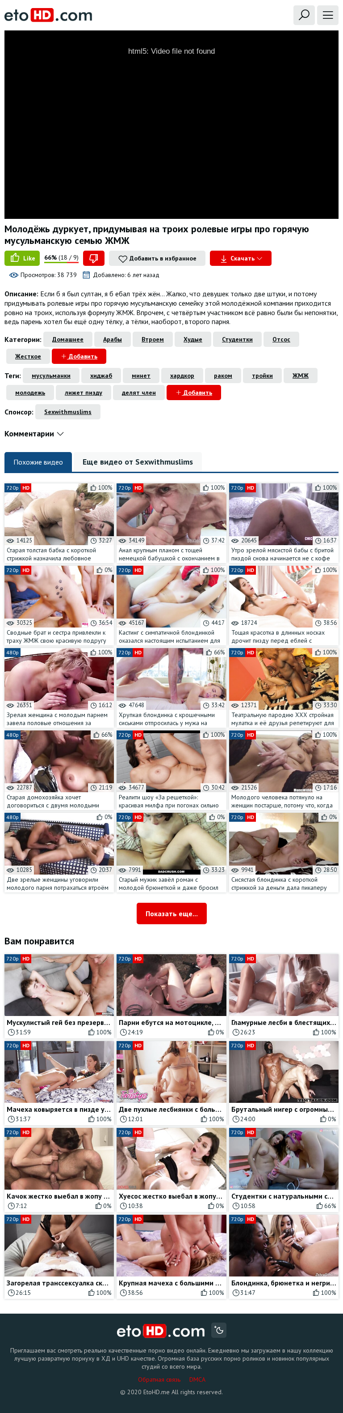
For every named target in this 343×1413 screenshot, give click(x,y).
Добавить (82, 356)
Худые (193, 339)
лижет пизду (83, 392)
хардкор (182, 375)
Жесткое (28, 356)
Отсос (281, 339)
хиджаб (101, 375)
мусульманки (51, 375)
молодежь (30, 392)
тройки (262, 375)
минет (141, 375)
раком (223, 375)
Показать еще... (172, 913)
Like (28, 258)
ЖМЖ (301, 375)
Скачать (242, 258)
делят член (139, 392)
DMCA (197, 1379)
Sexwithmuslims (68, 412)
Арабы (112, 339)
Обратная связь (159, 1379)
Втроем (153, 339)
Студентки (237, 339)
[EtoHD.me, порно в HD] (161, 1331)
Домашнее (68, 339)
